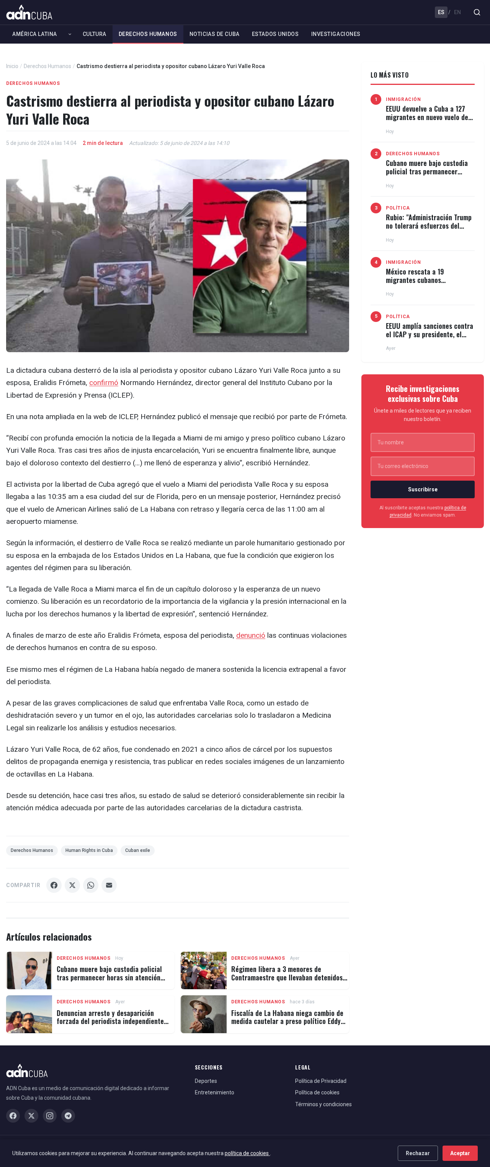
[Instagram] (50, 1116)
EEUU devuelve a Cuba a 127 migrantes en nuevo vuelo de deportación (427, 117)
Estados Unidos (275, 34)
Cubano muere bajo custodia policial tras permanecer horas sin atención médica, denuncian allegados (109, 977)
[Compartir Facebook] (54, 885)
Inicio (12, 66)
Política (398, 208)
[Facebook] (13, 1116)
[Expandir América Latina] (70, 34)
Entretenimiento (214, 1092)
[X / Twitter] (31, 1116)
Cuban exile (137, 850)
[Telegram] (68, 1116)
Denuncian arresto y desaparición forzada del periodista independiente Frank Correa (110, 1021)
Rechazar (418, 1153)
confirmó (103, 382)
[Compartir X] (72, 885)
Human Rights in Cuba (89, 850)
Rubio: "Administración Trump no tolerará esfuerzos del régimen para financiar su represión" (429, 229)
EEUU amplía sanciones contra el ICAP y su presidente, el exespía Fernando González (429, 334)
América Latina (34, 34)
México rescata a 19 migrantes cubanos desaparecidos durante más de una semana (430, 284)
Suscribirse (423, 489)
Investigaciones (336, 34)
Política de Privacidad (320, 1081)
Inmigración (403, 99)
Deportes (206, 1081)
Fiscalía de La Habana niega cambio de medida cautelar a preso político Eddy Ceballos (287, 1021)
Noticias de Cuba (214, 34)
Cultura (94, 34)
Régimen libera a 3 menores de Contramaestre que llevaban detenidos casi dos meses (287, 977)
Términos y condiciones (323, 1104)
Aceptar (460, 1153)
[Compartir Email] (109, 885)
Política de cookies (317, 1092)
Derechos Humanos (148, 34)
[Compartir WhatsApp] (90, 885)
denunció (250, 635)
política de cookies (247, 1153)
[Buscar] (477, 12)
